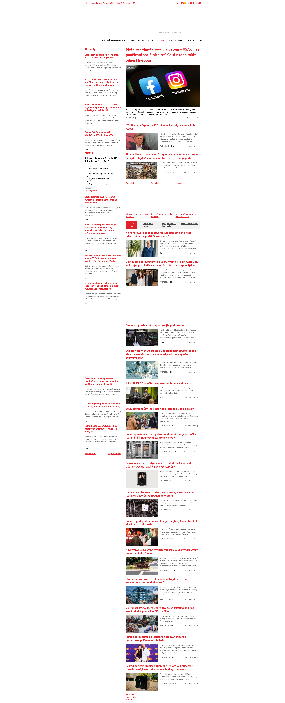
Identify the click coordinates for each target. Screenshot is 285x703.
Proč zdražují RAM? (189, 223)
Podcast (141, 40)
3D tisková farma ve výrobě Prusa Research (188, 215)
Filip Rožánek (165, 146)
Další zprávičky (90, 454)
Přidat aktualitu (132, 699)
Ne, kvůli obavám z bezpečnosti (101, 184)
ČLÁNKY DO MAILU (193, 3)
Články (111, 40)
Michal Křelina (165, 452)
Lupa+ (161, 40)
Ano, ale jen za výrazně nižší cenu (101, 173)
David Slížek (130, 118)
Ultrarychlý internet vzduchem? (148, 226)
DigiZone (190, 40)
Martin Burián (165, 599)
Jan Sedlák (164, 481)
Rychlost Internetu (104, 40)
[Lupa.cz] (87, 3)
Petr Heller (164, 172)
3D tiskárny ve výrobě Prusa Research (163, 215)
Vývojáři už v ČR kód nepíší (169, 224)
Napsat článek (131, 697)
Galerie (200, 40)
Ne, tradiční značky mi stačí (99, 179)
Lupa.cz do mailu (175, 40)
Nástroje (152, 40)
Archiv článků (130, 694)
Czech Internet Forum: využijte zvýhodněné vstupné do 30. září (115, 3)
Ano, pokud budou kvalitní (98, 168)
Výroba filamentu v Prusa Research (137, 215)
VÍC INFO (180, 3)
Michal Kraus (165, 570)
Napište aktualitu (114, 454)
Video (131, 40)
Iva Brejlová (164, 282)
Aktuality (122, 40)
